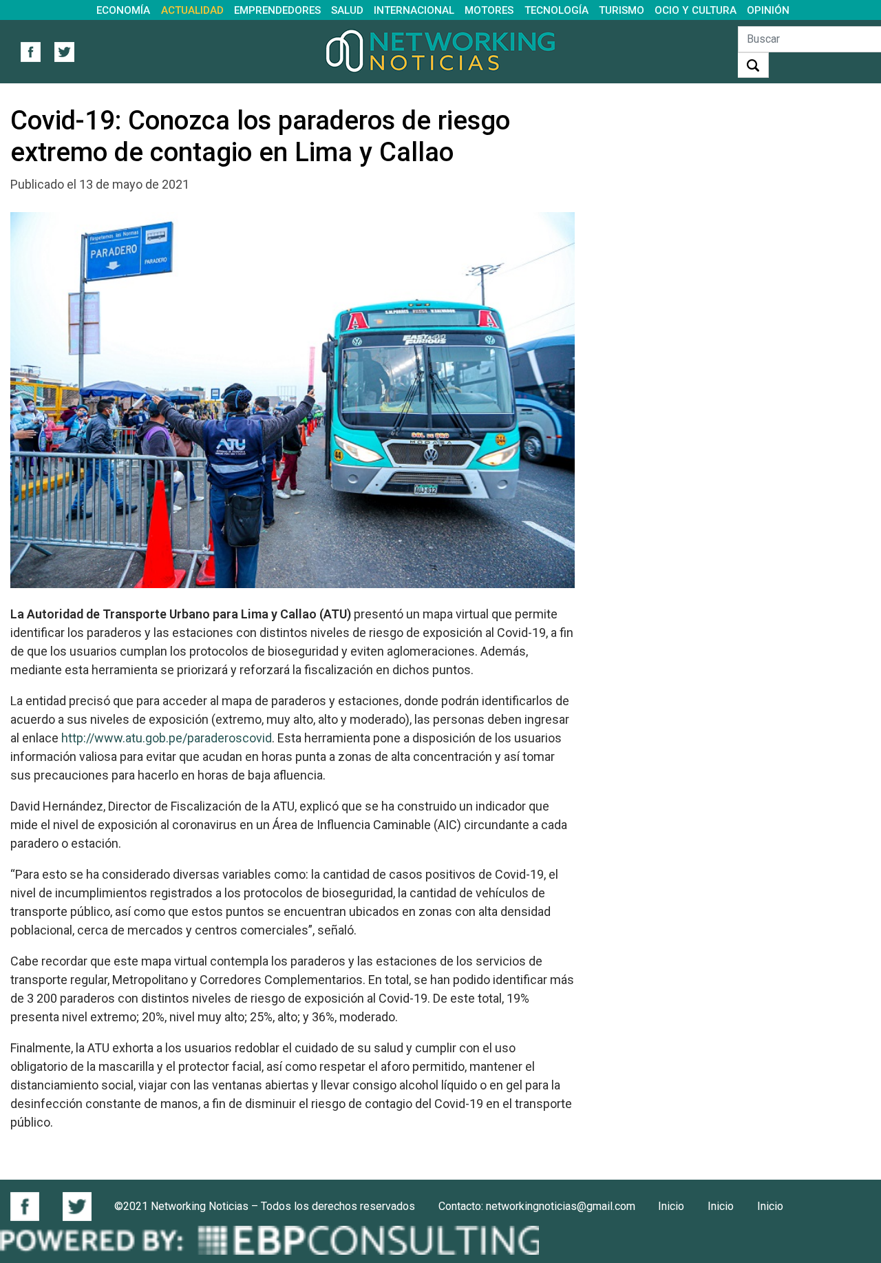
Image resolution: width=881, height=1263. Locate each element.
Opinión (768, 10)
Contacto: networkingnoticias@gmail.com (536, 1206)
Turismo (621, 10)
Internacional (414, 10)
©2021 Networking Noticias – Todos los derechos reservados (264, 1206)
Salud (347, 10)
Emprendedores (277, 10)
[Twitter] (77, 1206)
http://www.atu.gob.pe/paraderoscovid (166, 738)
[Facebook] (30, 1206)
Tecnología (556, 10)
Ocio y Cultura (695, 10)
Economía (123, 10)
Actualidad (192, 10)
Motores (489, 10)
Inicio (671, 1206)
